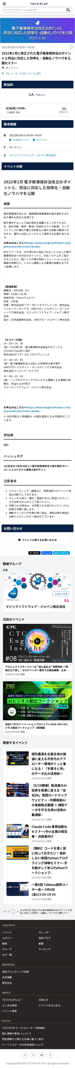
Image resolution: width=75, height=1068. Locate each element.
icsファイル (41, 139)
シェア (48, 553)
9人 (66, 600)
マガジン (7, 938)
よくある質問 (9, 1005)
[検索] (68, 10)
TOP (5, 911)
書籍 (41, 943)
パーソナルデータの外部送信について (23, 1044)
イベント (13, 911)
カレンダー (45, 932)
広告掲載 (7, 977)
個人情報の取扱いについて (16, 1033)
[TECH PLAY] (39, 4)
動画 (4, 943)
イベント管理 (9, 1011)
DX (7, 73)
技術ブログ (45, 938)
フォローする (60, 593)
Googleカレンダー (21, 139)
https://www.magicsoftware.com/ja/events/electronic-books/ (37, 244)
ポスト (36, 553)
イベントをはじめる (50, 1005)
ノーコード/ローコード (22, 73)
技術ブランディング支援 (15, 971)
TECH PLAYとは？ (12, 999)
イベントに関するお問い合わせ (39, 540)
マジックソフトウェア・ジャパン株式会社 (32, 155)
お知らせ (43, 999)
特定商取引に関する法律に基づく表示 (23, 1039)
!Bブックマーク (62, 553)
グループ (7, 949)
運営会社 (7, 983)
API (38, 73)
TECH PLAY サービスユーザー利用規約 (23, 1028)
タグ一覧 (7, 954)
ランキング (45, 949)
